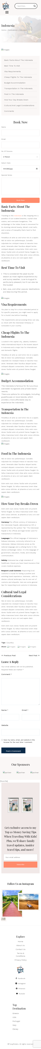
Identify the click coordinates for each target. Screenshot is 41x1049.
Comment (6, 674)
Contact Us (20, 949)
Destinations (12, 30)
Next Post (33, 655)
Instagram (22, 983)
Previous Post (10, 655)
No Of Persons (6, 151)
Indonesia (17, 216)
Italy (14, 1025)
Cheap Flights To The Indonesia (18, 77)
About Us (20, 945)
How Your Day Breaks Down (16, 100)
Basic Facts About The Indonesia (18, 60)
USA (14, 1017)
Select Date (5, 163)
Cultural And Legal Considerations (19, 105)
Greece (16, 1013)
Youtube (22, 994)
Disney (15, 1029)
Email (25, 710)
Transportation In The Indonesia (18, 88)
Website (4, 725)
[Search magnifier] (34, 6)
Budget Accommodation (14, 83)
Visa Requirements (12, 71)
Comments (9, 111)
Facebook (21, 978)
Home (3, 30)
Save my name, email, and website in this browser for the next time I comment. (19, 741)
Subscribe (20, 864)
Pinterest (21, 988)
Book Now (21, 200)
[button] (7, 12)
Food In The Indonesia (14, 94)
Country (10, 643)
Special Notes (6, 175)
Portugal (16, 1021)
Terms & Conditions (20, 954)
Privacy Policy (21, 960)
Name (4, 710)
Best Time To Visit (12, 66)
